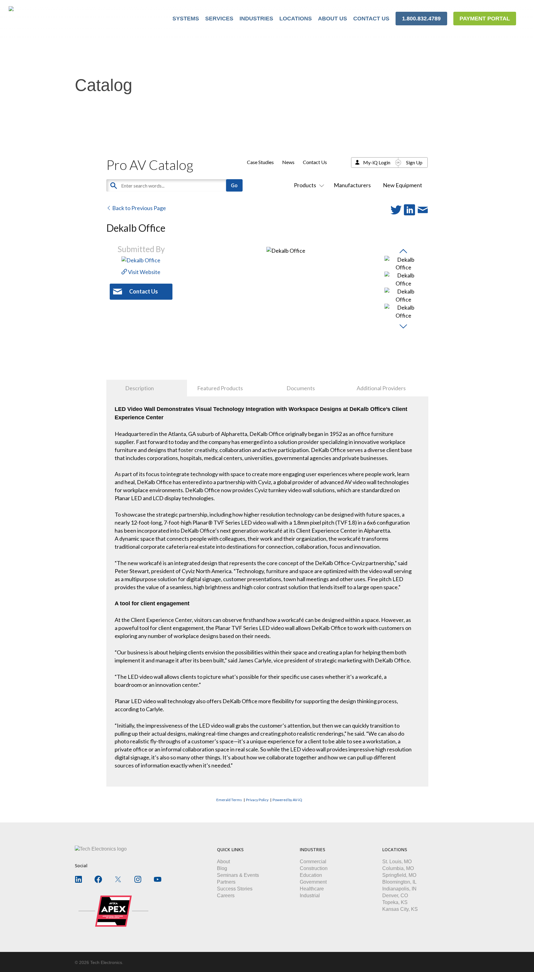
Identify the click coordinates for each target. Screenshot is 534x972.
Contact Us (315, 162)
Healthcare (312, 888)
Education (311, 875)
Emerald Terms (229, 799)
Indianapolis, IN (399, 888)
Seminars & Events (238, 875)
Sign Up (414, 162)
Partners (226, 882)
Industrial (310, 895)
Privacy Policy (257, 799)
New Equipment (402, 185)
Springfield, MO (399, 875)
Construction (314, 868)
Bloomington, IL (399, 882)
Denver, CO (395, 895)
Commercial (313, 861)
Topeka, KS (395, 902)
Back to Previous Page (138, 208)
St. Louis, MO (397, 861)
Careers (226, 895)
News (288, 162)
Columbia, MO (398, 868)
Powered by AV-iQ (287, 799)
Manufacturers (352, 185)
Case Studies (260, 162)
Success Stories (234, 888)
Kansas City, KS (400, 909)
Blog (222, 868)
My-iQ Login (376, 162)
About (223, 861)
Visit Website (143, 271)
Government (313, 882)
